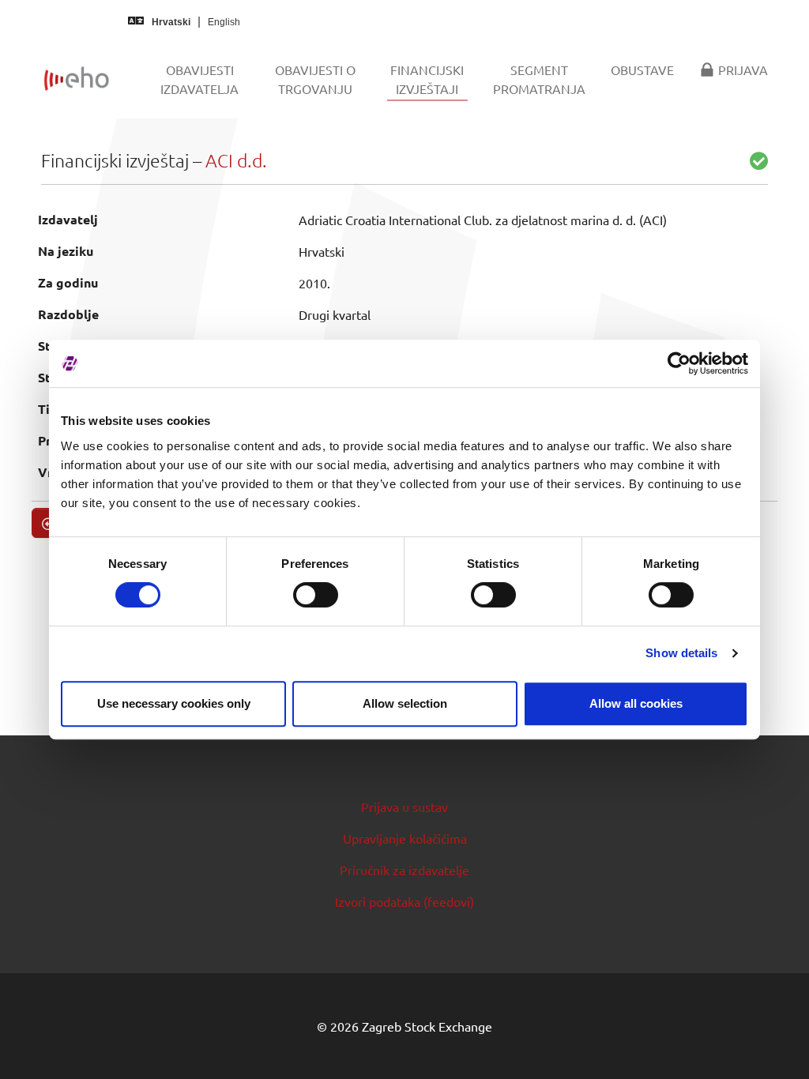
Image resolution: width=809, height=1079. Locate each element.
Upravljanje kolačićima (405, 838)
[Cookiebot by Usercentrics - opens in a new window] (679, 363)
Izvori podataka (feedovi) (404, 901)
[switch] (315, 594)
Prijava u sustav (404, 806)
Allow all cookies (636, 703)
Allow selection (405, 703)
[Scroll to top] (774, 1044)
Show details (681, 653)
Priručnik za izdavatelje (404, 870)
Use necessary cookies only (173, 703)
